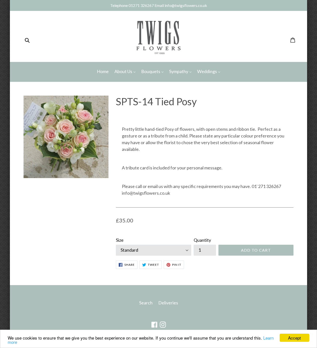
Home (103, 71)
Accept (294, 338)
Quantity (202, 240)
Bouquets (153, 71)
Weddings (210, 71)
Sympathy (181, 71)
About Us (126, 71)
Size (120, 240)
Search (146, 302)
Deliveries (168, 302)
